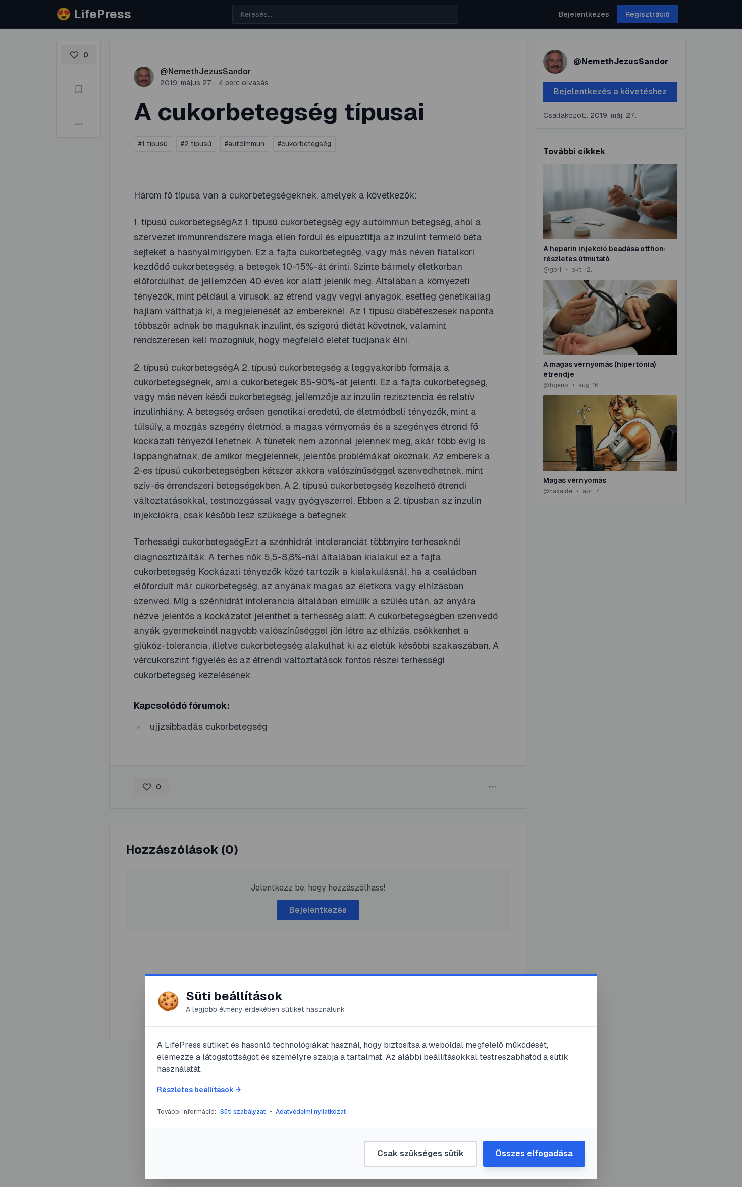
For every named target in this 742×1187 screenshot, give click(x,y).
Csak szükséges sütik (420, 1153)
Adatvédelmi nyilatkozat (311, 1111)
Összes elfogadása (534, 1153)
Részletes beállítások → (199, 1089)
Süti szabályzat (243, 1111)
